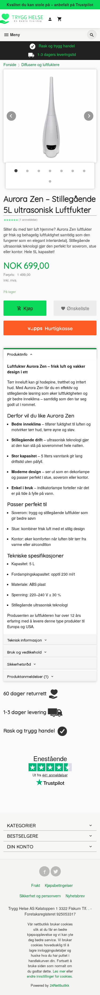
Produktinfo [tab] (17, 354)
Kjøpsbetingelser (59, 885)
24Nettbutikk (59, 985)
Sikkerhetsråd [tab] (19, 664)
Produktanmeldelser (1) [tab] (28, 676)
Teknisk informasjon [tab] (24, 640)
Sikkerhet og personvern (40, 895)
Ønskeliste (77, 308)
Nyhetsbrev (75, 895)
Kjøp (28, 308)
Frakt (35, 885)
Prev (16, 115)
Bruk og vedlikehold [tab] (24, 652)
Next (93, 115)
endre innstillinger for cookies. (50, 976)
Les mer (59, 971)
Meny (14, 34)
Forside (9, 64)
